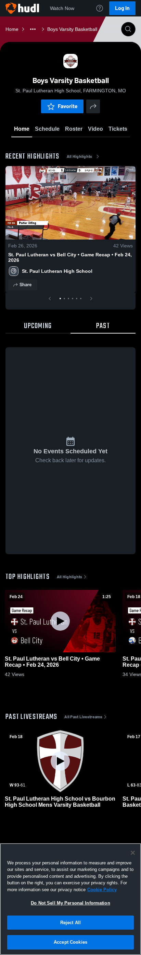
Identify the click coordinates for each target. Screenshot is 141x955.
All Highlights (79, 156)
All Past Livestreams (83, 716)
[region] (70, 899)
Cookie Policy (102, 889)
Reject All (70, 922)
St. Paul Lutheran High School (57, 271)
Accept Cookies (70, 942)
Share (25, 285)
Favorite (68, 106)
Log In (122, 8)
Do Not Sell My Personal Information (70, 903)
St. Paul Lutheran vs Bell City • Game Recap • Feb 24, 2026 (70, 257)
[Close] (132, 852)
